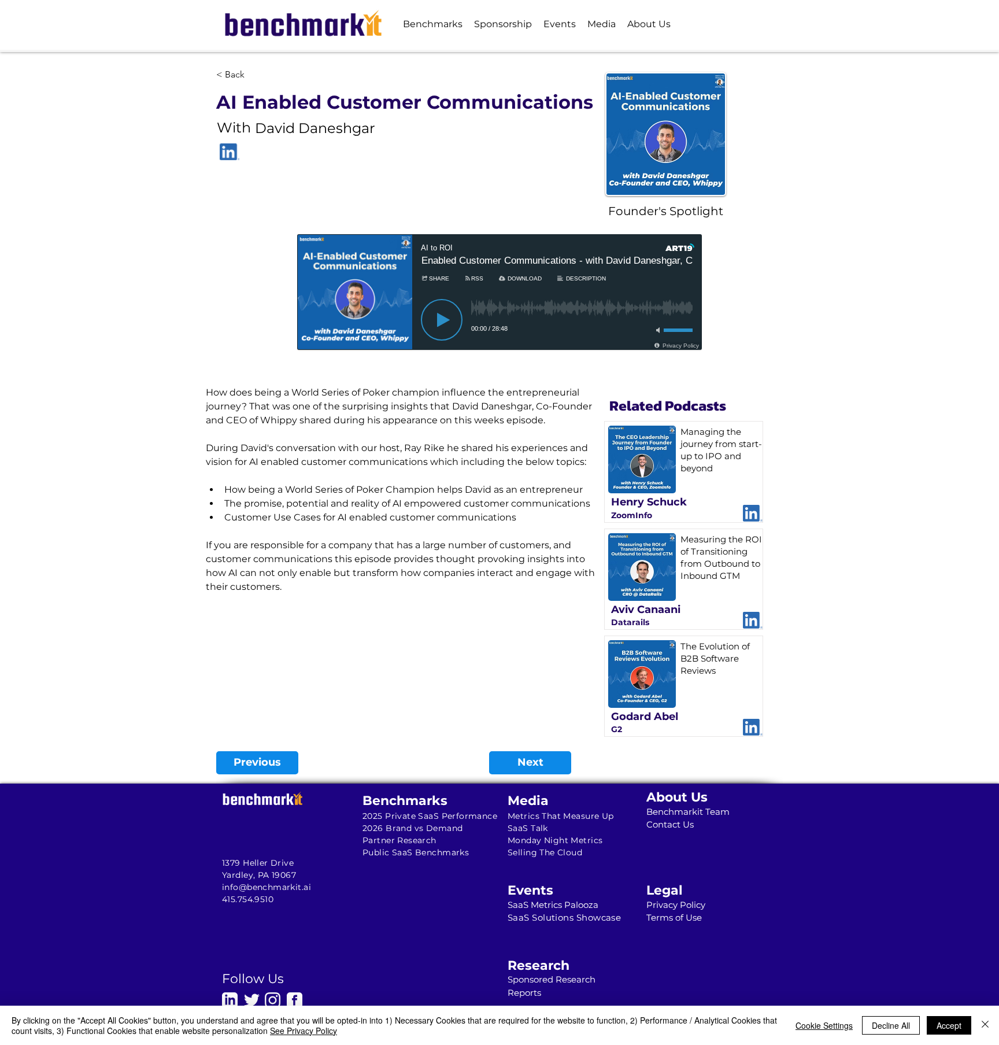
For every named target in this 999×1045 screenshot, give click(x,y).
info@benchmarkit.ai (266, 887)
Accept (949, 1025)
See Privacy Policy (303, 1030)
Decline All (891, 1025)
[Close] (985, 1025)
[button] (432, 24)
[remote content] (499, 306)
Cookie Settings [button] (824, 1025)
